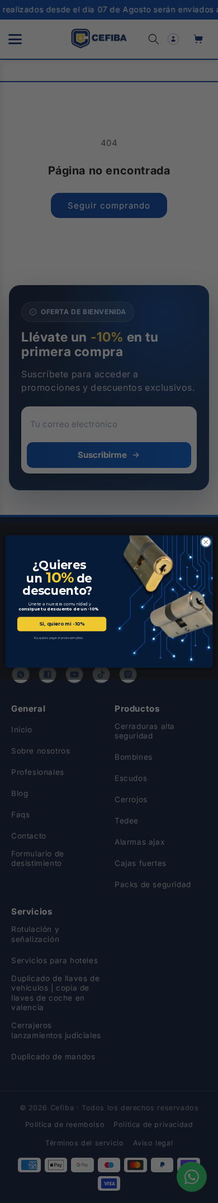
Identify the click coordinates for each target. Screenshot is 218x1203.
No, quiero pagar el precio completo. (59, 638)
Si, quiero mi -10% (61, 624)
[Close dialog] (206, 542)
